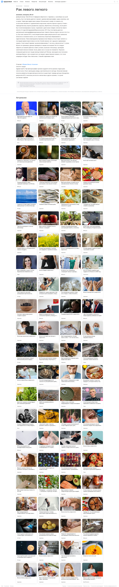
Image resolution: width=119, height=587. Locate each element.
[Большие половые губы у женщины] (92, 112)
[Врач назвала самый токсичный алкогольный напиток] (48, 155)
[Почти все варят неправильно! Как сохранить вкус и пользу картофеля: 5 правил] (92, 133)
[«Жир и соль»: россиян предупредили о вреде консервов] (70, 397)
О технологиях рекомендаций (97, 586)
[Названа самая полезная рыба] (48, 199)
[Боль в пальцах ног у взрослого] (92, 287)
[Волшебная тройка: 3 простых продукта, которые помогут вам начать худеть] (92, 375)
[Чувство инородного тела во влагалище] (26, 221)
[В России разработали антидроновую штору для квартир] (26, 441)
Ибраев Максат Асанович (30, 64)
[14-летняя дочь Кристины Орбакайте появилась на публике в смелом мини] (92, 397)
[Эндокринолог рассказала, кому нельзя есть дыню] (70, 199)
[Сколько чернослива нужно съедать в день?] (26, 309)
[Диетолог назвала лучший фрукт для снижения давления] (26, 397)
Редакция (64, 586)
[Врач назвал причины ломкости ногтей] (26, 485)
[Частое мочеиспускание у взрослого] (70, 551)
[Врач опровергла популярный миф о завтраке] (48, 573)
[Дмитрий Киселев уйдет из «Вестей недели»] (26, 112)
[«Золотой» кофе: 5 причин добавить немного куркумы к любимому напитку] (48, 419)
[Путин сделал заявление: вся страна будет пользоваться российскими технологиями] (26, 529)
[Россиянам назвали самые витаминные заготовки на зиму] (48, 529)
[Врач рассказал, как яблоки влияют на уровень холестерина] (70, 155)
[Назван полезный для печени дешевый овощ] (92, 177)
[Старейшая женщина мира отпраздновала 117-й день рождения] (48, 441)
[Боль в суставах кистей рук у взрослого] (48, 331)
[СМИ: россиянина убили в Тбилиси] (48, 397)
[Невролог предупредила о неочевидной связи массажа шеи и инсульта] (70, 529)
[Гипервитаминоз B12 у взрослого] (70, 309)
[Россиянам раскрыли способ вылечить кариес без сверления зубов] (92, 419)
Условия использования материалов (74, 586)
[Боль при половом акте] (92, 155)
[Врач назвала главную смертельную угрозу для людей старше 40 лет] (70, 485)
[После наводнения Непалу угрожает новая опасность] (92, 353)
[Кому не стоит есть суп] (92, 551)
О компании (6, 586)
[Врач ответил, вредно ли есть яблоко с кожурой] (48, 221)
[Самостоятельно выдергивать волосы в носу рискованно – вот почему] (70, 573)
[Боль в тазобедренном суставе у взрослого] (70, 243)
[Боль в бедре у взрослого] (48, 265)
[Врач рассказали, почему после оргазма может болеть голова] (70, 177)
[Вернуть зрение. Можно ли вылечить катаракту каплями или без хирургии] (26, 463)
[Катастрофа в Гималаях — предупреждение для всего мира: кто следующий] (70, 112)
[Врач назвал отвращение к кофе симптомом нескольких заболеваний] (70, 375)
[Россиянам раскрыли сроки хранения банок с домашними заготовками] (70, 463)
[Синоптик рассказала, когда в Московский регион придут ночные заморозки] (26, 353)
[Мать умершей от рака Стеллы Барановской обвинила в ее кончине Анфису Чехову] (26, 265)
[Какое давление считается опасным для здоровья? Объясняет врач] (70, 133)
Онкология (26, 5)
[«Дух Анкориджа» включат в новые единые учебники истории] (92, 309)
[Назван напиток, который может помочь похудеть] (26, 243)
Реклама (11, 586)
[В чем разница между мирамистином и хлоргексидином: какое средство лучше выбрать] (92, 331)
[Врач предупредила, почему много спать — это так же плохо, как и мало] (70, 331)
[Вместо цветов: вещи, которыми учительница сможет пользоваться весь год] (92, 573)
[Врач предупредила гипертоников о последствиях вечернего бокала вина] (26, 507)
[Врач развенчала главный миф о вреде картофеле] (70, 353)
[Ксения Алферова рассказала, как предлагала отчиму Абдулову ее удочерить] (26, 419)
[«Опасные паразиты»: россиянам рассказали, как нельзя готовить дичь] (48, 177)
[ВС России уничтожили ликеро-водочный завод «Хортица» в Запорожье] (48, 353)
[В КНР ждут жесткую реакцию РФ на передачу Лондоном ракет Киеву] (92, 221)
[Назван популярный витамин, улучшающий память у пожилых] (70, 221)
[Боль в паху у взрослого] (92, 441)
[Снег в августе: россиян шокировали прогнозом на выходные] (26, 287)
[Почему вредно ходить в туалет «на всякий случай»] (92, 243)
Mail (2, 586)
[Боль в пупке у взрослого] (48, 551)
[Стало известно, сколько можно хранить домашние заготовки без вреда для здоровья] (92, 485)
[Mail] (2, 1)
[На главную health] (7, 1)
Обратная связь (86, 586)
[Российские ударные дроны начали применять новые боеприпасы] (92, 529)
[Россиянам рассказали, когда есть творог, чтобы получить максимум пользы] (70, 287)
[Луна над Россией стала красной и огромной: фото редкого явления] (26, 551)
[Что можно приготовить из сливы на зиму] (48, 463)
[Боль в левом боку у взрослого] (26, 375)
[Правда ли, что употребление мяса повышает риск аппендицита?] (92, 507)
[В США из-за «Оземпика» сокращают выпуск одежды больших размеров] (70, 265)
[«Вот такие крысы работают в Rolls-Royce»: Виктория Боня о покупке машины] (26, 133)
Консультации (19, 5)
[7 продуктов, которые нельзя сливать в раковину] (92, 199)
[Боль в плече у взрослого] (26, 573)
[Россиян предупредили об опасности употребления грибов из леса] (48, 375)
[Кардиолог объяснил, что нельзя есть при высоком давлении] (26, 155)
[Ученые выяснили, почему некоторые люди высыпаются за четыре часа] (48, 507)
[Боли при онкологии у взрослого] (26, 331)
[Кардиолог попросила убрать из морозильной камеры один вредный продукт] (48, 112)
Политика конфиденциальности (110, 586)
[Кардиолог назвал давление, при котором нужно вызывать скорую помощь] (48, 287)
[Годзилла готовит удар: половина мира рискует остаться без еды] (26, 199)
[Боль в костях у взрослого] (70, 507)
